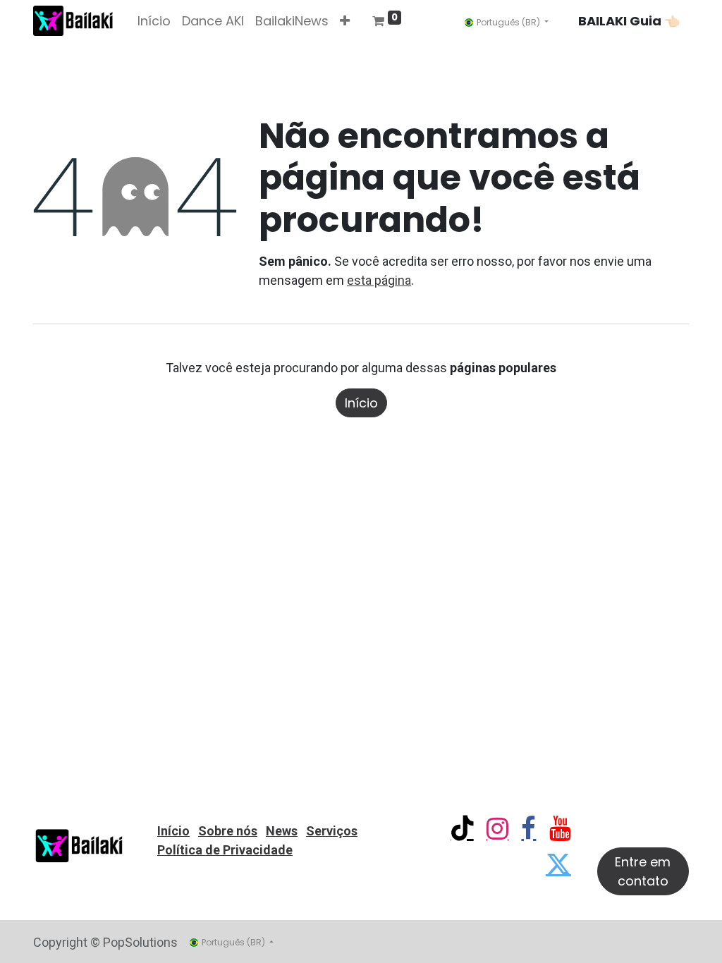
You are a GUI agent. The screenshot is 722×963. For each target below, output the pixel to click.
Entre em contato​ (643, 871)
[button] (344, 21)
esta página (379, 280)
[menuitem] (154, 21)
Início (361, 403)
